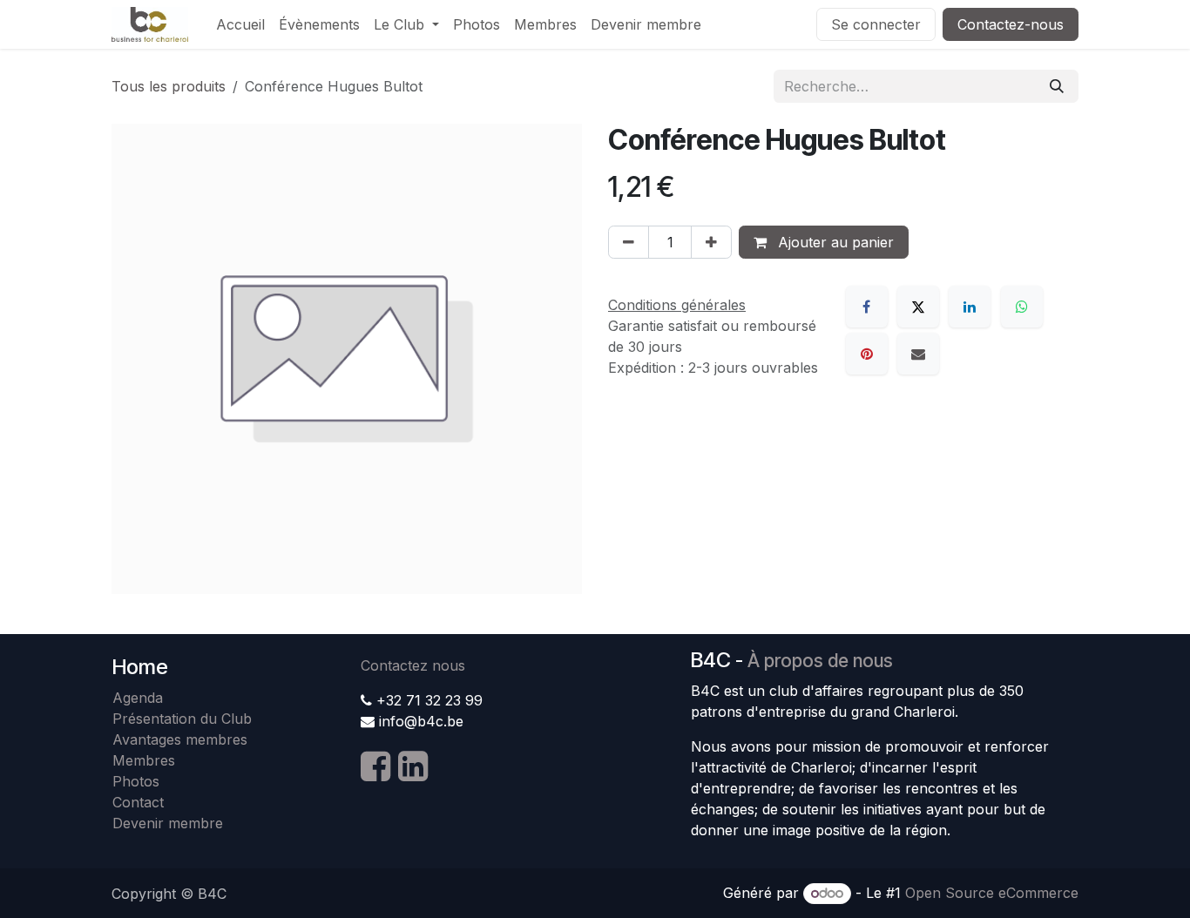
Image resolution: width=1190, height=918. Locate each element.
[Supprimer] (628, 242)
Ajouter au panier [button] (834, 242)
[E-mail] (918, 354)
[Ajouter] (711, 242)
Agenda (137, 697)
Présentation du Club (182, 718)
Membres (148, 760)
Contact (138, 802)
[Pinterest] (867, 354)
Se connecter (876, 24)
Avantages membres (179, 739)
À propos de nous (820, 661)
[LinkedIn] (970, 306)
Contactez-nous (1010, 24)
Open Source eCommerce (991, 892)
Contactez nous (413, 665)
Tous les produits (169, 86)
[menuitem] (240, 24)
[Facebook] (867, 306)
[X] (918, 306)
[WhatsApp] (1022, 306)
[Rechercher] (1056, 86)
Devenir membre (167, 823)
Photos (135, 781)
